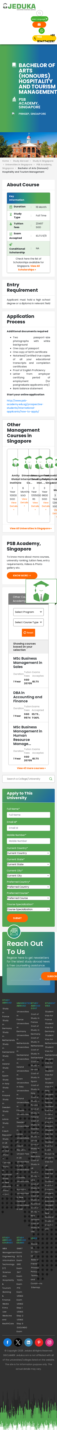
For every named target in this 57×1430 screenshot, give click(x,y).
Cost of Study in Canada (35, 1188)
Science (7, 1272)
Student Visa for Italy (49, 1086)
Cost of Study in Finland (35, 1113)
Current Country (17, 848)
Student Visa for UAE (49, 1225)
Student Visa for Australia (49, 1197)
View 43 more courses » (31, 768)
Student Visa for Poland (49, 1098)
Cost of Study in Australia (35, 1200)
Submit (17, 918)
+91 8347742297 (46, 38)
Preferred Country (18, 882)
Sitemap (35, 1287)
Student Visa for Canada (49, 1185)
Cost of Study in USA (35, 1176)
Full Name (13, 809)
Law (5, 1311)
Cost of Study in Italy (35, 1089)
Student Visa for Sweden (49, 1122)
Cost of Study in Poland (35, 1101)
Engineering (9, 1256)
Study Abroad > (22, 160)
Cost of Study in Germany (35, 1030)
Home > (7, 160)
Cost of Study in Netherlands (37, 1042)
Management (9, 1252)
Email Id (12, 822)
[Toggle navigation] (7, 26)
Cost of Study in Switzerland (37, 1053)
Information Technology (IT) (8, 1264)
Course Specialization (20, 904)
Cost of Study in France (35, 1018)
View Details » (14, 506)
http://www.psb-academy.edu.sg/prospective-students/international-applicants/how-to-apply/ (25, 406)
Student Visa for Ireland (49, 1063)
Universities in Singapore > (20, 164)
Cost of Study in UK (35, 1164)
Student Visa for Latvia (49, 1134)
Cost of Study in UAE (35, 1227)
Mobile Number (16, 835)
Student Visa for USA (49, 1173)
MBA (5, 1248)
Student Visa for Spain (49, 1075)
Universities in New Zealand (23, 1197)
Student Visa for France (49, 1015)
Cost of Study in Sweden (35, 1125)
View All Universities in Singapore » (31, 528)
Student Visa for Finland (49, 1110)
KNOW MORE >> (22, 575)
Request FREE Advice (39, 25)
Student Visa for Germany (50, 1027)
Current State (16, 859)
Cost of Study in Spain (35, 1077)
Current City (15, 870)
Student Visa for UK (49, 1161)
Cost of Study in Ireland (35, 1065)
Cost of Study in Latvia (35, 1136)
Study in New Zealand (6, 1182)
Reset (29, 632)
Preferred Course (18, 893)
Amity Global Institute (15, 479)
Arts (5, 1276)
